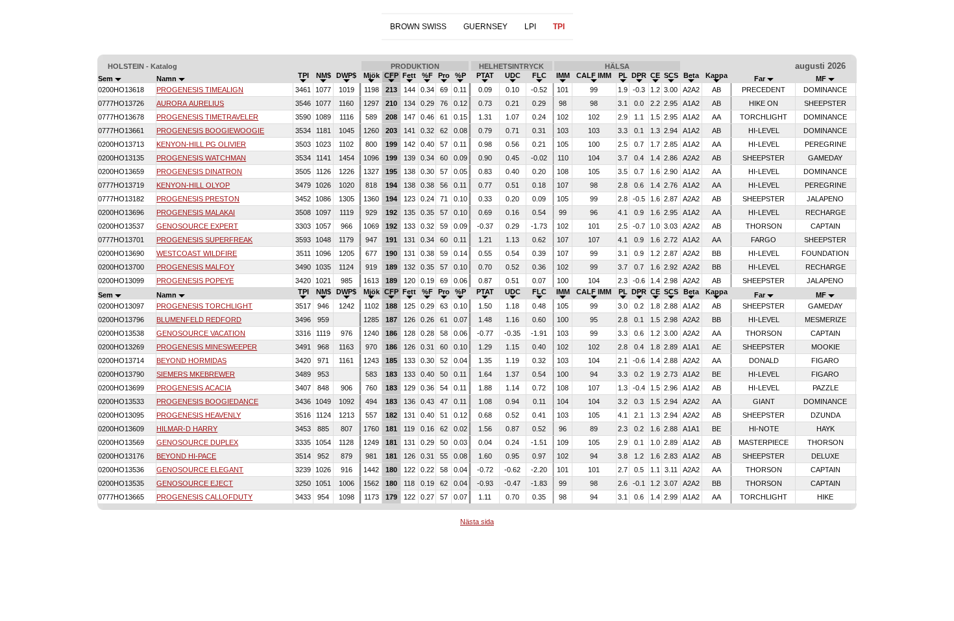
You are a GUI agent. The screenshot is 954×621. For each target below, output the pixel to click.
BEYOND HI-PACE (186, 456)
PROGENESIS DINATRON (199, 171)
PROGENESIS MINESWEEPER (206, 347)
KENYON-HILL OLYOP (193, 185)
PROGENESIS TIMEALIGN (199, 90)
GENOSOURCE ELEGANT (199, 470)
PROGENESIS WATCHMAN (201, 158)
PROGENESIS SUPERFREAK (204, 240)
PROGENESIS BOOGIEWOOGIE (210, 130)
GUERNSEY (485, 26)
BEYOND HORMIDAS (191, 360)
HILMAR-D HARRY (186, 429)
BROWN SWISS (418, 26)
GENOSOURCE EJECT (194, 483)
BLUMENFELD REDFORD (198, 319)
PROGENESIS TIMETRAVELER (207, 117)
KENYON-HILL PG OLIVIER (201, 144)
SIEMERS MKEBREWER (195, 374)
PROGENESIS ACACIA (193, 388)
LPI (530, 26)
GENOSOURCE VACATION (200, 333)
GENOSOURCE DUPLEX (197, 442)
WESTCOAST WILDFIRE (196, 253)
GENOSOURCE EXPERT (197, 226)
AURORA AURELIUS (190, 103)
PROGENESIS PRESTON (197, 199)
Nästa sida (477, 522)
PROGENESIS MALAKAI (195, 212)
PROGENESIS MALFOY (195, 267)
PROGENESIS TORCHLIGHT (204, 306)
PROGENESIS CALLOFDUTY (204, 497)
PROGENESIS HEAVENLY (198, 415)
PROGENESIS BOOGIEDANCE (207, 401)
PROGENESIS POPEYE (195, 281)
